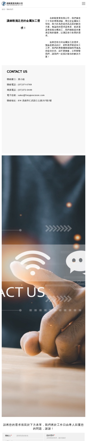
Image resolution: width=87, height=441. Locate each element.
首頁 (3, 9)
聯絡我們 (10, 9)
